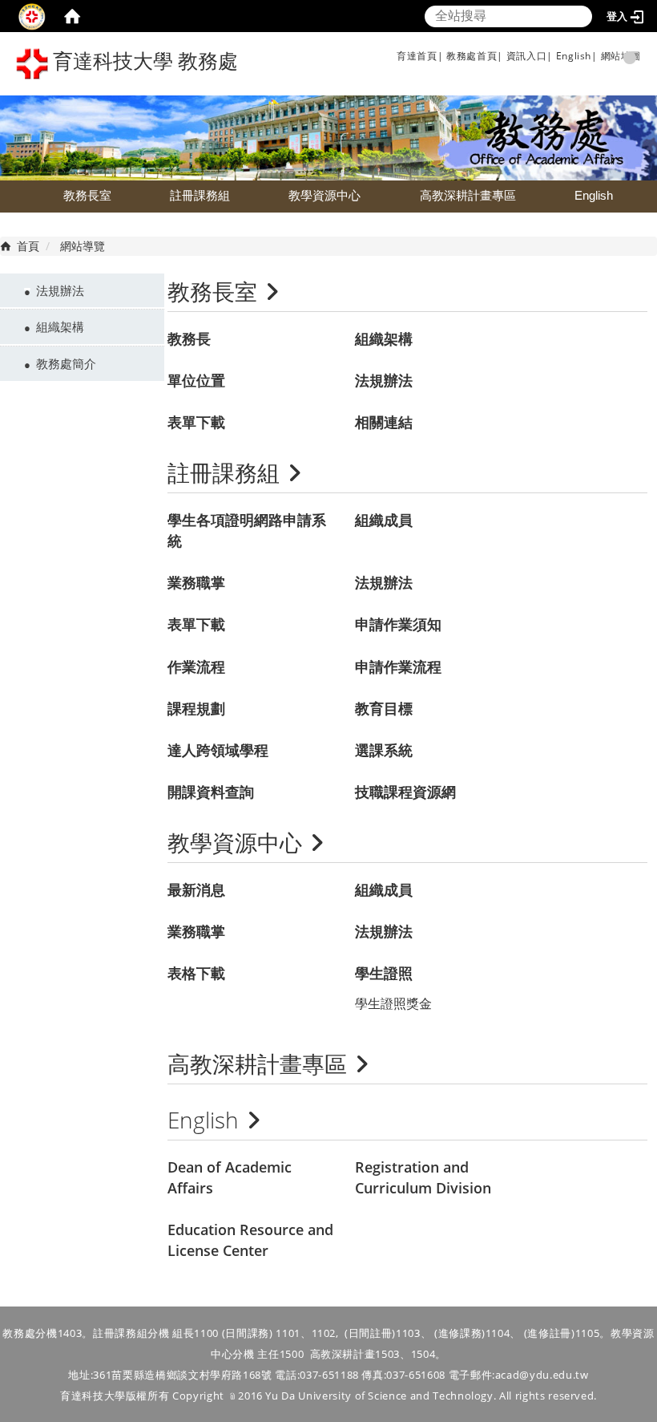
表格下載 (196, 972)
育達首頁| (420, 56)
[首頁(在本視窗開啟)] (72, 16)
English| (577, 56)
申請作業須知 (398, 624)
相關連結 (384, 421)
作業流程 (196, 666)
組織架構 (60, 326)
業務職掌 (196, 582)
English (593, 195)
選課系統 (384, 750)
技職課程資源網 (405, 791)
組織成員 (384, 519)
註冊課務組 (200, 195)
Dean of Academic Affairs (229, 1177)
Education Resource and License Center (250, 1240)
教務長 (189, 338)
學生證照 (384, 972)
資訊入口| (529, 56)
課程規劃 (196, 708)
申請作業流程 (398, 666)
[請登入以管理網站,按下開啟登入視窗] (32, 16)
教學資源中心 (324, 195)
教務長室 (87, 195)
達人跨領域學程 (217, 750)
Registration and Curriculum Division (423, 1177)
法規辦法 (60, 290)
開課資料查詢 (210, 791)
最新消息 (196, 889)
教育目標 (384, 708)
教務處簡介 (66, 363)
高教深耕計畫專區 (468, 195)
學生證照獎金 (393, 1003)
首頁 (28, 245)
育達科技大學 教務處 (143, 61)
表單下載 (196, 421)
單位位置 (196, 380)
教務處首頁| (474, 56)
